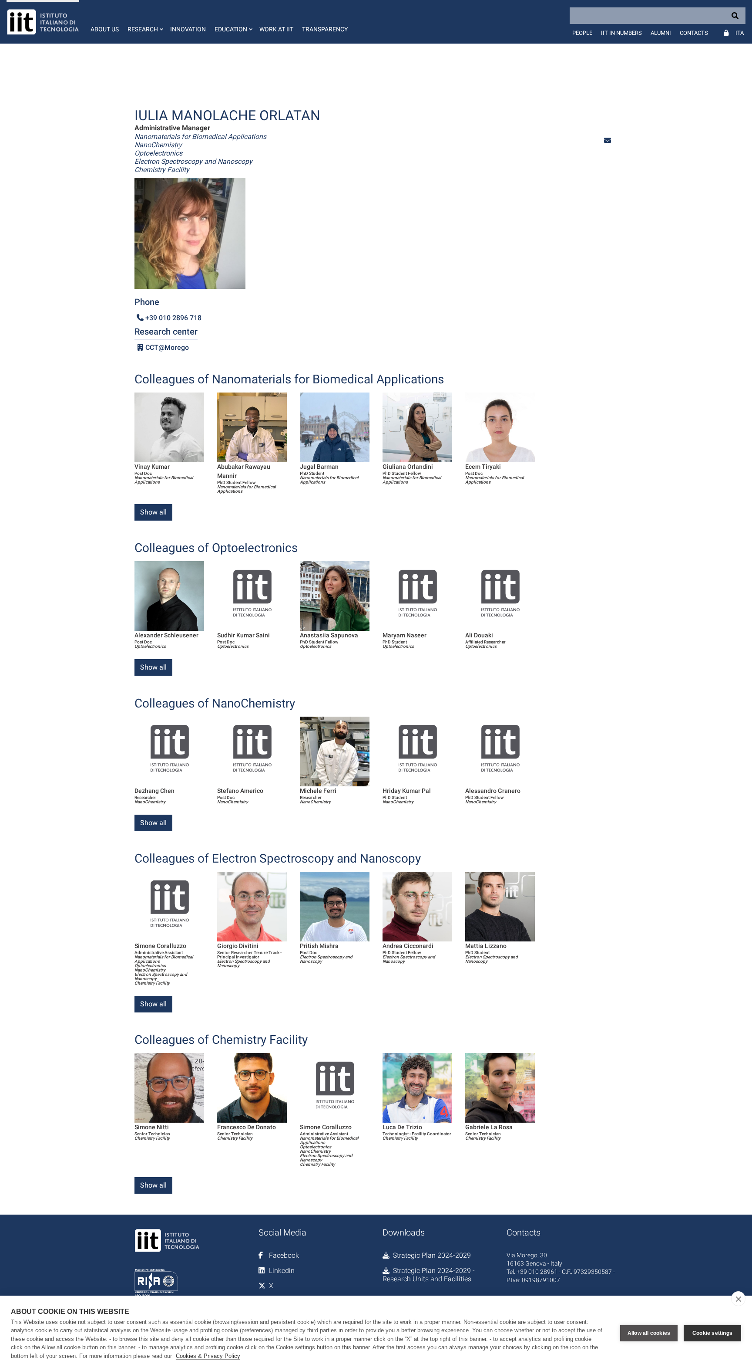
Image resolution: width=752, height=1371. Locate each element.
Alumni (661, 33)
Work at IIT (276, 29)
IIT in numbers (621, 33)
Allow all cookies (649, 1333)
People (582, 33)
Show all (153, 512)
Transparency (325, 29)
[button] (144, 22)
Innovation (188, 29)
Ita (739, 33)
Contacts (694, 33)
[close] (738, 1298)
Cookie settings (712, 1333)
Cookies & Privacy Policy (208, 1356)
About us (105, 29)
